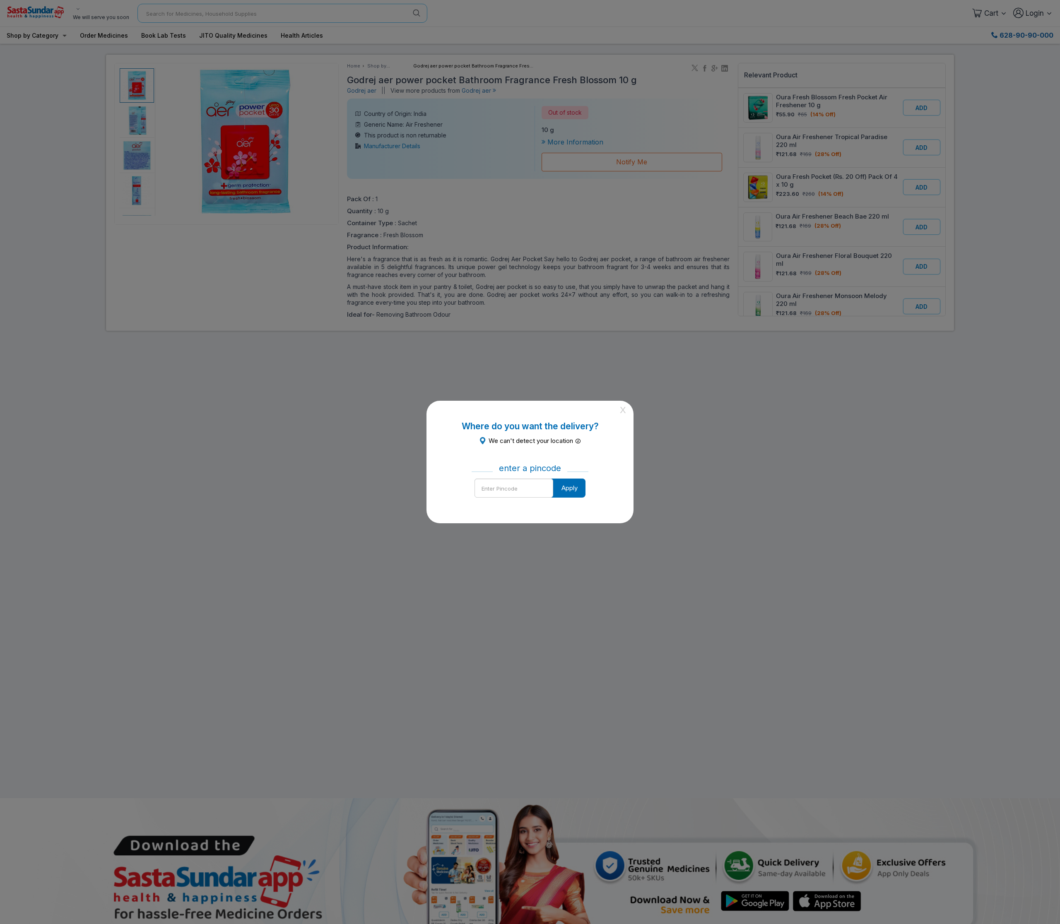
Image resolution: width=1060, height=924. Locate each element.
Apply (569, 488)
